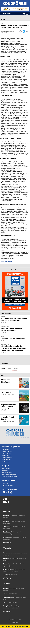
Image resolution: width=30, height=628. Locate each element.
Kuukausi (16, 368)
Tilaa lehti (5, 470)
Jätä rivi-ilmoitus (7, 457)
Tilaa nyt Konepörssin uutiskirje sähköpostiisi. (14, 626)
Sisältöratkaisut (6, 455)
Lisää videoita (25, 438)
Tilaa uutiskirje (6, 468)
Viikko (10, 368)
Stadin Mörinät (6, 453)
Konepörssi (5, 449)
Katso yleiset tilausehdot (9, 477)
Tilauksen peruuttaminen (9, 474)
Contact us (5, 483)
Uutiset (4, 14)
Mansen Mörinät (7, 451)
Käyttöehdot (5, 462)
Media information (7, 485)
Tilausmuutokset (7, 472)
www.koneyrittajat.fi (7, 261)
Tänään (3, 368)
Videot (9, 14)
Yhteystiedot (6, 460)
